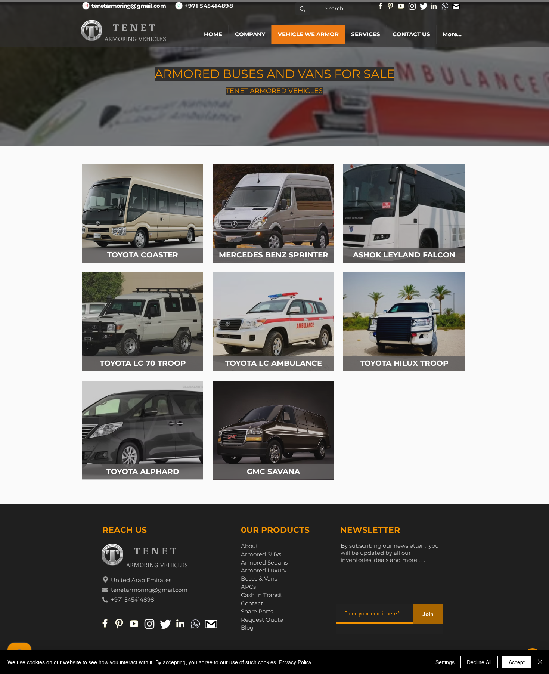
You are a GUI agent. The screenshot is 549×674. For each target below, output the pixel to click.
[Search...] (302, 8)
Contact (252, 603)
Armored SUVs (261, 554)
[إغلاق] (540, 662)
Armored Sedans (264, 562)
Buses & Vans (259, 578)
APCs (248, 586)
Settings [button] (445, 662)
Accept (517, 662)
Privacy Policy (295, 662)
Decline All (479, 662)
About (249, 546)
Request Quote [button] (262, 619)
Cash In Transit (261, 595)
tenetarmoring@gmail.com (149, 589)
